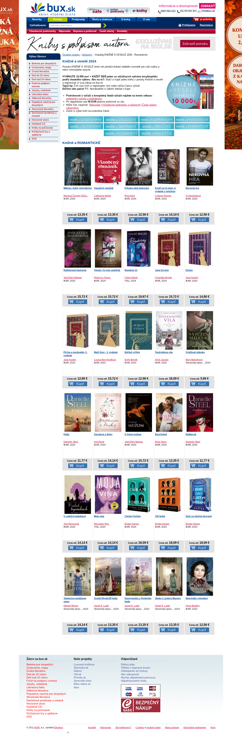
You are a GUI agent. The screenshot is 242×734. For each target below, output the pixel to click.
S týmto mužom (133, 434)
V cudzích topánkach (75, 516)
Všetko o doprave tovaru (135, 667)
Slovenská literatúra (43, 109)
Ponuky (57, 19)
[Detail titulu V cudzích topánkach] (78, 494)
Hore (213, 727)
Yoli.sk (77, 674)
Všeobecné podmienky (42, 31)
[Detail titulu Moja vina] (108, 494)
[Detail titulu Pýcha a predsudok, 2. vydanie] (78, 330)
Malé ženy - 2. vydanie (106, 352)
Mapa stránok (172, 727)
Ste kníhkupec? (123, 727)
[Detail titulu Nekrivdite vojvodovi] (200, 576)
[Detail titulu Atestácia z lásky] (108, 412)
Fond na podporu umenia (41, 680)
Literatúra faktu (40, 94)
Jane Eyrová (162, 270)
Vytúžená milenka (195, 352)
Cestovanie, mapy (41, 67)
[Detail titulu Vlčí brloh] (169, 494)
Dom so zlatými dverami (199, 516)
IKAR (37, 727)
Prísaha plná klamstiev (137, 188)
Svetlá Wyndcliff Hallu (105, 598)
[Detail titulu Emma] (200, 248)
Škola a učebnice (102, 19)
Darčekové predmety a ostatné (44, 700)
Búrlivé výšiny (132, 352)
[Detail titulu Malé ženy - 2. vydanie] (108, 330)
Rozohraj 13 (131, 270)
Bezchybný (161, 434)
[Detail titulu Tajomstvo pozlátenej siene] (78, 576)
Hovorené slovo (40, 120)
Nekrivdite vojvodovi (197, 598)
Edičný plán (128, 664)
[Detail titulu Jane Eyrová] (169, 248)
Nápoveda (64, 31)
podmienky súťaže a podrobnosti (84, 98)
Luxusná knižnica (84, 664)
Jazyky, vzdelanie (41, 90)
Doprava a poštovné (84, 31)
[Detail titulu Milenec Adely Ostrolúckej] (78, 166)
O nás (146, 19)
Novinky (37, 19)
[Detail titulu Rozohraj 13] (139, 248)
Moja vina (99, 516)
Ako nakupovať (130, 674)
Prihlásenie (188, 25)
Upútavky (87, 54)
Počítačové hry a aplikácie (41, 133)
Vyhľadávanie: (38, 25)
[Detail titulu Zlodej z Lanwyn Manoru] (169, 576)
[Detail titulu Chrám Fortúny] (139, 494)
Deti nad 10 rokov (41, 79)
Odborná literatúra (41, 98)
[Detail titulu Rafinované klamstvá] (78, 248)
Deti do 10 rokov (40, 75)
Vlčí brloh (160, 516)
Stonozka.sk (81, 667)
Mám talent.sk (82, 683)
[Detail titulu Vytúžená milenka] (200, 330)
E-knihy (125, 19)
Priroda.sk (80, 677)
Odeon (78, 670)
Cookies (140, 727)
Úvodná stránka (71, 54)
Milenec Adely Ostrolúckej (78, 188)
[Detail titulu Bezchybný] (169, 412)
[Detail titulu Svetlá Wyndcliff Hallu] (108, 576)
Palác (67, 434)
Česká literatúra (40, 71)
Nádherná (191, 434)
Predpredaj (78, 19)
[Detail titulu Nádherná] (200, 412)
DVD (34, 138)
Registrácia (206, 25)
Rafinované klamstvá (75, 270)
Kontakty (122, 31)
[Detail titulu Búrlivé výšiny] (139, 330)
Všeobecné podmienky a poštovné (121, 104)
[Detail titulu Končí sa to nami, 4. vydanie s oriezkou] (169, 166)
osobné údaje (154, 727)
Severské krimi (82, 680)
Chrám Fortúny (133, 516)
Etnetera (58, 727)
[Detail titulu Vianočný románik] (108, 166)
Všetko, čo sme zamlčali (107, 270)
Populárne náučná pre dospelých (46, 693)
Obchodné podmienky (194, 727)
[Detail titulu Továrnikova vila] (169, 330)
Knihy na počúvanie (42, 128)
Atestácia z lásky (103, 434)
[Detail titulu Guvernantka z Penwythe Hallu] (139, 576)
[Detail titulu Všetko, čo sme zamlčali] (108, 248)
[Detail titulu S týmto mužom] (139, 412)
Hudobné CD (38, 124)
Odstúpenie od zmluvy (134, 670)
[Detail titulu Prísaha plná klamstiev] (139, 166)
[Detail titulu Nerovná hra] (200, 166)
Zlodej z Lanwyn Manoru (168, 598)
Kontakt (92, 727)
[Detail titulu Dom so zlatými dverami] (200, 494)
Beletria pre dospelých (44, 63)
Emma (189, 270)
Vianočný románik (103, 188)
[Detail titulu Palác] (78, 412)
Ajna (76, 687)
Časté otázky (106, 31)
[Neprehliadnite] (187, 9)
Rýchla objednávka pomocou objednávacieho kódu (138, 679)
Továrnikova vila (164, 352)
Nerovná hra (192, 188)
